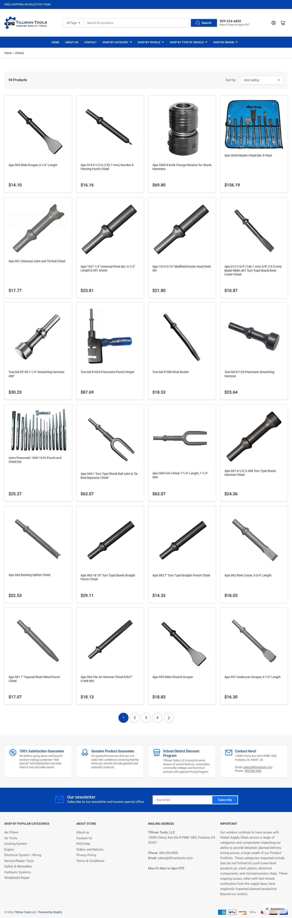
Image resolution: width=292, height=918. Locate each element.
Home (55, 42)
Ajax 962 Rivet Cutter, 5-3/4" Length (247, 575)
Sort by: (231, 80)
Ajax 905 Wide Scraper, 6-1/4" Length (33, 165)
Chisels (19, 53)
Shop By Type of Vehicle (187, 42)
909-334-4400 (253, 770)
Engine (9, 849)
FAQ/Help (83, 844)
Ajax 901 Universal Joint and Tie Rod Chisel (37, 261)
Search (206, 23)
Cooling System (15, 844)
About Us (71, 42)
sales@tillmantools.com (257, 767)
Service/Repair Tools (19, 861)
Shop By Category (115, 42)
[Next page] (168, 717)
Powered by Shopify (50, 912)
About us (82, 832)
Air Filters (11, 832)
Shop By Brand (223, 42)
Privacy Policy (86, 855)
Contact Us (84, 838)
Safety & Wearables (18, 866)
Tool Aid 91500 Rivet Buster (170, 372)
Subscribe (225, 800)
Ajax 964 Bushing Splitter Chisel (29, 575)
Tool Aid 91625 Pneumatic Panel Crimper (107, 372)
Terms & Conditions (90, 861)
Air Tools (10, 838)
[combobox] (151, 22)
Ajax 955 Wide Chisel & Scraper (172, 677)
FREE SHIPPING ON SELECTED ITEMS (27, 4)
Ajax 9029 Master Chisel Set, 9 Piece (248, 155)
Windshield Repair (17, 878)
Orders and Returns (89, 849)
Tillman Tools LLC (25, 912)
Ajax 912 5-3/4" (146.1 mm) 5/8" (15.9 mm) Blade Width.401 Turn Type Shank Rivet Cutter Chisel (253, 270)
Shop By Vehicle (149, 42)
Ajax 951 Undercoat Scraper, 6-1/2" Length (252, 677)
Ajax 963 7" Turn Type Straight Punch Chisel (181, 575)
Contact (90, 42)
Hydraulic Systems (17, 872)
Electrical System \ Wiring (22, 855)
